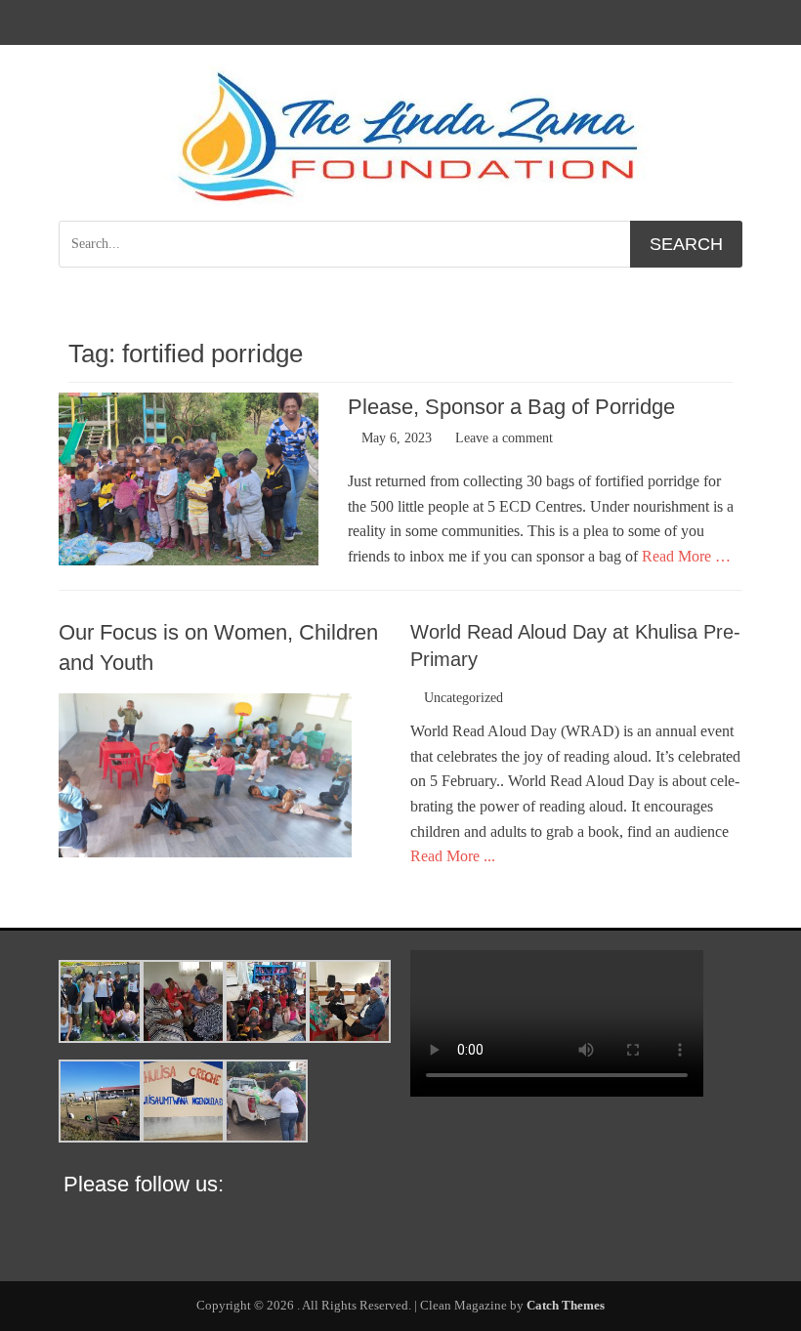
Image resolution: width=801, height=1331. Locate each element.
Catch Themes (566, 1305)
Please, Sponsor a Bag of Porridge (511, 407)
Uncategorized (463, 697)
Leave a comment (504, 438)
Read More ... (452, 856)
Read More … (686, 556)
